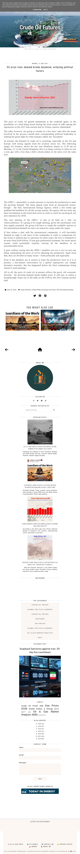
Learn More (37, 9)
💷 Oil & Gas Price (15, 844)
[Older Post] (73, 349)
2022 (40, 734)
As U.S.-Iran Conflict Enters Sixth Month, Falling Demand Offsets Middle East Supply (40, 447)
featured (40, 619)
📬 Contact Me (47, 844)
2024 (40, 729)
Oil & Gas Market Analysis (65, 290)
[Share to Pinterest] (45, 295)
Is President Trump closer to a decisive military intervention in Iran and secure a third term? (40, 486)
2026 (40, 724)
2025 (40, 726)
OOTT (40, 637)
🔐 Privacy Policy (64, 844)
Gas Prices (52, 290)
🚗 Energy (33, 846)
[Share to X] (34, 295)
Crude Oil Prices (26, 290)
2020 (40, 739)
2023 (40, 731)
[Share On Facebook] (40, 295)
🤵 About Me (46, 846)
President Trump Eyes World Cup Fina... (57, 325)
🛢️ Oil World (32, 844)
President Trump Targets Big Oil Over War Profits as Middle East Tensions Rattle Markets (40, 563)
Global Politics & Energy (40, 290)
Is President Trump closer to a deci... (22, 325)
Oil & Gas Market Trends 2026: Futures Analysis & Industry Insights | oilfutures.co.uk (37, 851)
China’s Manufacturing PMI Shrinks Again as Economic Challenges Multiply (40, 525)
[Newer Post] (6, 349)
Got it (46, 9)
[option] (22, 320)
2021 (39, 736)
